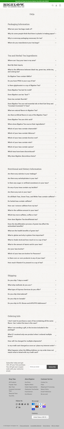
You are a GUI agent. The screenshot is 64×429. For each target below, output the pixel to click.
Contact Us (44, 382)
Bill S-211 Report (55, 425)
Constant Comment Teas (15, 390)
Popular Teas (13, 384)
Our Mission (28, 394)
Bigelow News (29, 384)
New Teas (12, 387)
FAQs (42, 384)
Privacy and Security (24, 425)
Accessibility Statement (36, 425)
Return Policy (45, 389)
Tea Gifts (11, 396)
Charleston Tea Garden (32, 389)
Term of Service (46, 425)
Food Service (29, 391)
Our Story (28, 382)
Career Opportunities (31, 387)
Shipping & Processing (47, 387)
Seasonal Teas (13, 393)
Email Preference (46, 391)
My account (44, 394)
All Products (12, 382)
